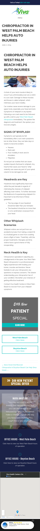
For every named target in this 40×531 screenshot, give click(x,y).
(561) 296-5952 (25, 2)
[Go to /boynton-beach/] (20, 460)
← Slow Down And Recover (12, 365)
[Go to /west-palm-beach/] (20, 441)
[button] (20, 325)
